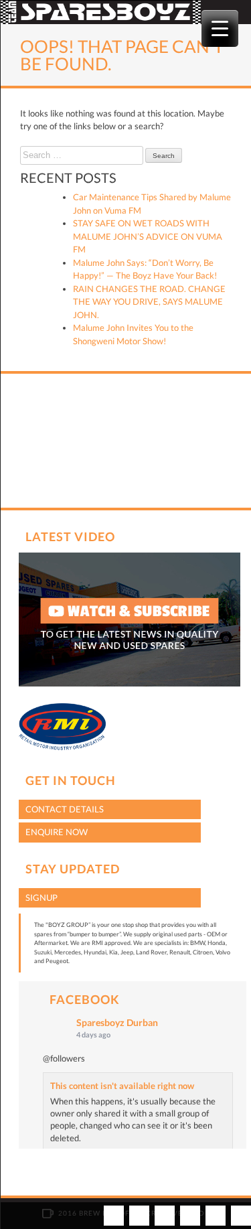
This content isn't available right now (122, 1085)
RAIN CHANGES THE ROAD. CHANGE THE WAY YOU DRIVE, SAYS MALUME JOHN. (149, 301)
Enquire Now (56, 831)
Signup (41, 897)
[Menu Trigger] (219, 28)
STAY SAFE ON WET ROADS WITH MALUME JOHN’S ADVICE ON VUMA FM (147, 236)
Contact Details (64, 809)
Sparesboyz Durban (117, 1022)
